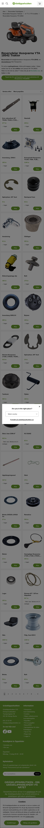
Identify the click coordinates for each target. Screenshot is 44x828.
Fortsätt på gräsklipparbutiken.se (22, 419)
